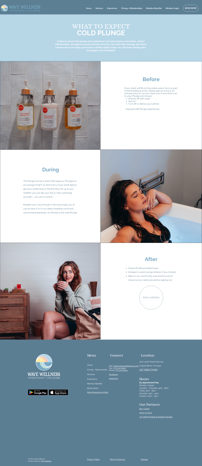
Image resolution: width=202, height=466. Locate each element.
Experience (92, 379)
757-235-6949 (120, 368)
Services (91, 374)
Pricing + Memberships (97, 370)
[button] (148, 369)
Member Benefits (94, 384)
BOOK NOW (92, 388)
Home (89, 365)
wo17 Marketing (46, 461)
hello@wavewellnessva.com (126, 366)
